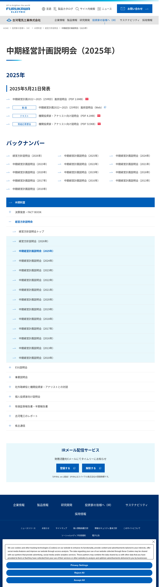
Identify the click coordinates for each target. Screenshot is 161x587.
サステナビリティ (130, 20)
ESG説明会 (21, 367)
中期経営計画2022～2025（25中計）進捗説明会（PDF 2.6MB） (49, 99)
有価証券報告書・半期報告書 (31, 406)
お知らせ (44, 528)
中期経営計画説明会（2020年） (37, 299)
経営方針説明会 (51, 28)
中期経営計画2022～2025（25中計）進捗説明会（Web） (62, 107)
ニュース (107, 9)
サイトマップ (60, 528)
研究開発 (85, 20)
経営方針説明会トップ (31, 231)
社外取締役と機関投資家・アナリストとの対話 (41, 387)
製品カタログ (65, 9)
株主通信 (20, 425)
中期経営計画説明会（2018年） (37, 319)
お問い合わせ (135, 9)
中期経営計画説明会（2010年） (37, 358)
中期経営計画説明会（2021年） (37, 290)
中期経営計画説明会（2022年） (37, 280)
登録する (64, 468)
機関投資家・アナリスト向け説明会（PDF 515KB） (57, 124)
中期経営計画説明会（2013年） (37, 348)
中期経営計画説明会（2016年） (37, 338)
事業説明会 (21, 377)
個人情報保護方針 (79, 528)
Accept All (79, 580)
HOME (6, 28)
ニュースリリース (26, 528)
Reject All (79, 572)
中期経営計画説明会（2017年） (37, 328)
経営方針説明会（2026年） (34, 241)
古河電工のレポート (26, 416)
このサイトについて (130, 528)
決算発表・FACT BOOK (28, 212)
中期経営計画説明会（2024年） (37, 260)
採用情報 (147, 20)
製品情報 (72, 20)
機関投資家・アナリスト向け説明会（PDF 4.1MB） (58, 116)
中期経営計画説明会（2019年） (37, 309)
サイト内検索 (87, 9)
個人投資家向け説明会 (27, 396)
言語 (48, 9)
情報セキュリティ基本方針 (104, 528)
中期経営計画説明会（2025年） (37, 251)
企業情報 (60, 20)
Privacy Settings (79, 565)
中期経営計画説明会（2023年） (37, 270)
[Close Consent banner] (153, 541)
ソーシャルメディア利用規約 (72, 535)
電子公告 (94, 535)
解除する (90, 468)
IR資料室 (38, 28)
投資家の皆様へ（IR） (104, 20)
